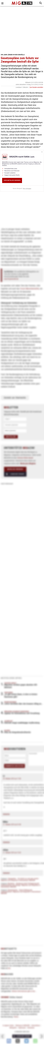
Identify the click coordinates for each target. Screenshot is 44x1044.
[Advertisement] (22, 29)
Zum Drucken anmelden (36, 87)
